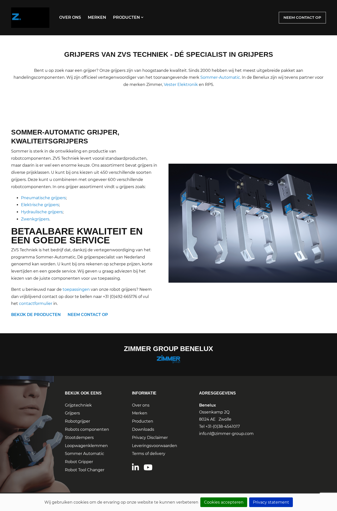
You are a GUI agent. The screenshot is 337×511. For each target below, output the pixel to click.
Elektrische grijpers (40, 204)
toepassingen (76, 289)
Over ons (141, 405)
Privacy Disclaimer (150, 437)
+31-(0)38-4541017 (223, 426)
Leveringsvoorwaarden (154, 445)
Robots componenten (87, 429)
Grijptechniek (78, 405)
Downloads (143, 429)
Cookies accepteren (223, 502)
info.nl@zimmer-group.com (226, 433)
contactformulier (35, 303)
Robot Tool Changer (84, 470)
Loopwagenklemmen (86, 445)
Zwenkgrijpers (35, 219)
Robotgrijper (77, 421)
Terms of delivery (148, 453)
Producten (126, 17)
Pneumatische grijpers (43, 198)
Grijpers (72, 413)
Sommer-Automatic (220, 77)
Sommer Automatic (84, 453)
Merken (97, 17)
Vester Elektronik (181, 84)
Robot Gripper (79, 461)
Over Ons (70, 17)
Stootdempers (79, 437)
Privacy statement (271, 502)
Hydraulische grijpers (42, 212)
